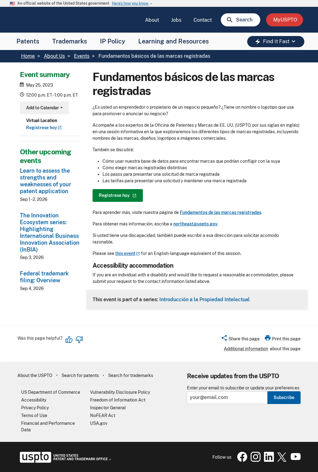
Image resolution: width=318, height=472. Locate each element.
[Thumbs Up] (69, 339)
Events (81, 56)
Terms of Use (34, 415)
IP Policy (112, 41)
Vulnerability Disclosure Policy (120, 392)
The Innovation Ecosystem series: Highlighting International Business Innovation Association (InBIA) (50, 232)
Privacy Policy (35, 407)
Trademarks (69, 41)
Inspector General (108, 407)
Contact (202, 20)
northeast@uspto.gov (195, 223)
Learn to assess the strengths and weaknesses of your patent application (45, 180)
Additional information (246, 348)
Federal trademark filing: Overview (44, 277)
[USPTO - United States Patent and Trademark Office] (64, 461)
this (125, 253)
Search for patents (80, 375)
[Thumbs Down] (79, 339)
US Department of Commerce (50, 392)
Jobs (176, 20)
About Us (54, 56)
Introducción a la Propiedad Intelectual (204, 299)
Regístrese (41, 127)
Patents (27, 41)
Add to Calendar (43, 108)
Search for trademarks (130, 375)
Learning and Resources (173, 41)
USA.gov (98, 423)
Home (28, 56)
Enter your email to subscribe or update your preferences (243, 388)
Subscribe (284, 397)
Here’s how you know (132, 3)
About (152, 20)
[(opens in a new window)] (254, 460)
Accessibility (33, 399)
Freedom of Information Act (117, 399)
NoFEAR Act (102, 415)
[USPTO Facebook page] (241, 460)
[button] (240, 339)
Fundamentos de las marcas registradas (220, 212)
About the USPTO (34, 375)
